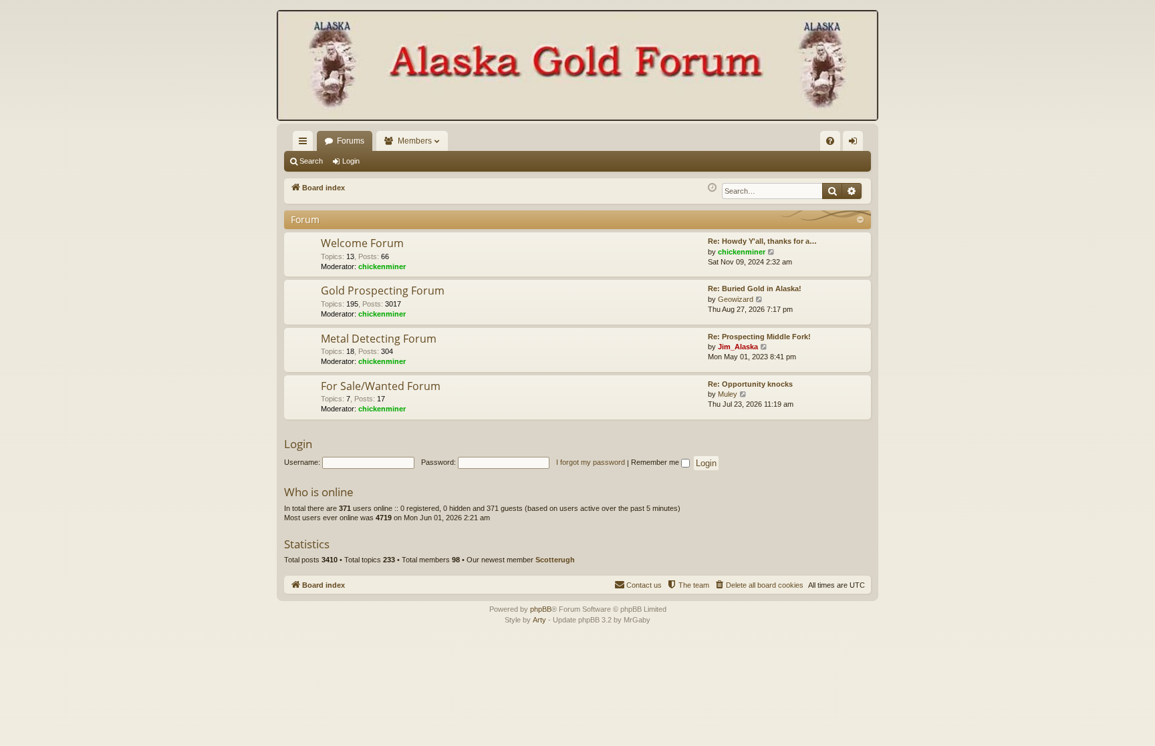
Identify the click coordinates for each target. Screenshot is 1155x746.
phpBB (540, 609)
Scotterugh (555, 560)
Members (415, 141)
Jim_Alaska (738, 347)
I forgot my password (590, 462)
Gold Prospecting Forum (382, 290)
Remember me (656, 462)
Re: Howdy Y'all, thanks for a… (762, 241)
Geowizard (735, 299)
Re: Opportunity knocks (750, 384)
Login (351, 161)
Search (311, 161)
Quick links (305, 143)
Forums (350, 141)
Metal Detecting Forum (378, 338)
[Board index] (577, 67)
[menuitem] (830, 141)
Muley (727, 394)
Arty (539, 620)
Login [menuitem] (855, 143)
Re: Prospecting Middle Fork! (759, 337)
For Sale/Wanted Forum (380, 386)
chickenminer (382, 266)
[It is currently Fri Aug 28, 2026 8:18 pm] (712, 188)
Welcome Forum (362, 243)
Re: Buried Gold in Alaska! (754, 289)
